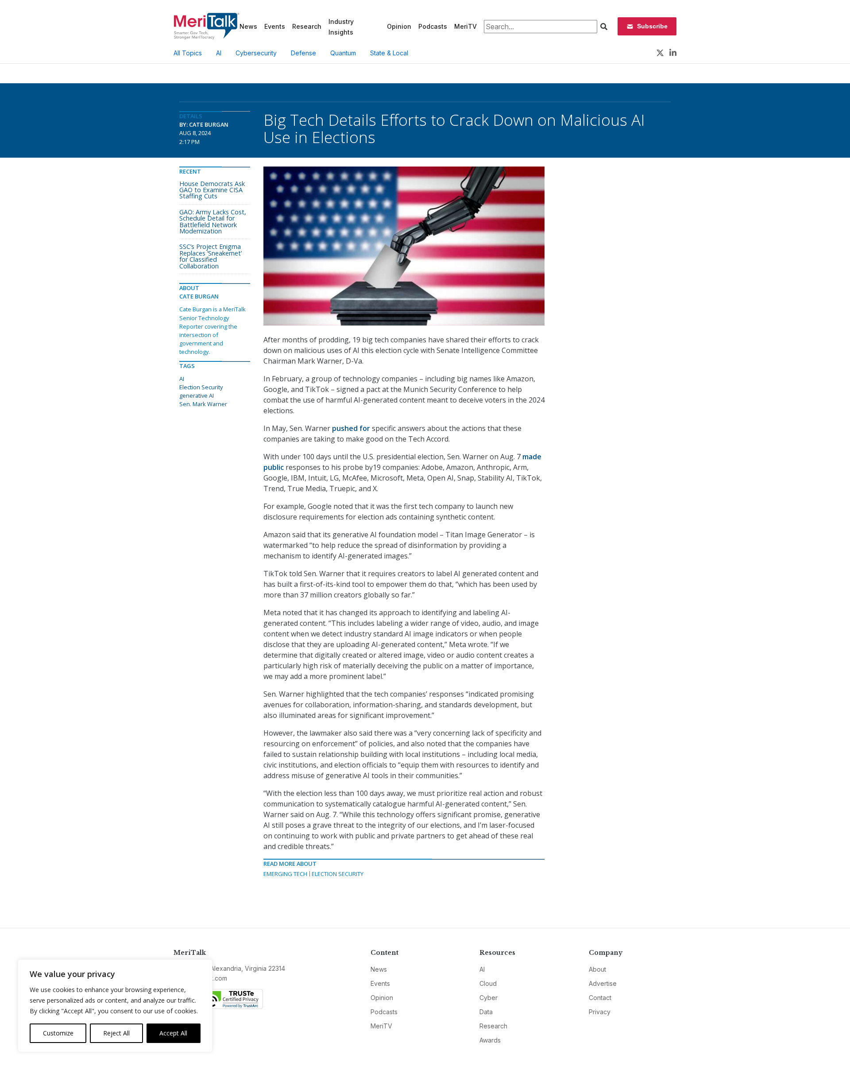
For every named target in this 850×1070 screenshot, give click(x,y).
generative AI (196, 395)
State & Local (389, 53)
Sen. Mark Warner (203, 404)
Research (306, 26)
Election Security (337, 874)
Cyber (488, 997)
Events (274, 26)
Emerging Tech (285, 874)
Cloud (488, 983)
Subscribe (652, 26)
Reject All (116, 1033)
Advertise (603, 983)
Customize (58, 1033)
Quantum (343, 53)
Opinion (399, 26)
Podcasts (432, 26)
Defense (303, 53)
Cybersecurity (256, 53)
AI (218, 53)
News (248, 26)
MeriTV (465, 26)
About (597, 969)
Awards (490, 1040)
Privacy (599, 1012)
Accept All (173, 1033)
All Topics (188, 53)
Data (486, 1012)
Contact (600, 997)
